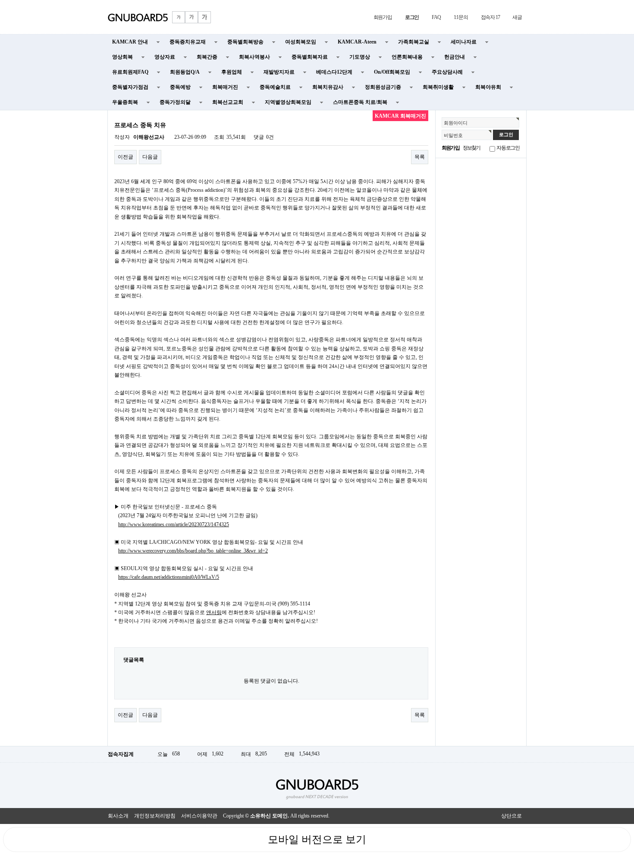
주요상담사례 (447, 72)
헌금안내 (454, 57)
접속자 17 (490, 17)
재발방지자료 (279, 72)
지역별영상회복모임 (288, 102)
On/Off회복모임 (392, 72)
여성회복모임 (300, 42)
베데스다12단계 (334, 72)
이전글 (125, 157)
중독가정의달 (175, 102)
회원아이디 (456, 122)
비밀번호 (453, 135)
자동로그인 (508, 148)
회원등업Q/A (185, 72)
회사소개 (118, 816)
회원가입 (382, 17)
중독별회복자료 (310, 57)
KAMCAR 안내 (130, 42)
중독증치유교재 (187, 42)
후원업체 (231, 72)
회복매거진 (225, 87)
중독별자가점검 (130, 87)
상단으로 (511, 816)
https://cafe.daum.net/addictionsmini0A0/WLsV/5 (168, 577)
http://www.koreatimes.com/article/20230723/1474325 (173, 524)
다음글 (150, 157)
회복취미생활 (438, 87)
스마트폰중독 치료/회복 (360, 102)
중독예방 (180, 87)
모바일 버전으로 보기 (317, 839)
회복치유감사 (327, 87)
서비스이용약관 (199, 816)
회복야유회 (488, 87)
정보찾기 (471, 148)
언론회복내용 (407, 57)
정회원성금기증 (383, 87)
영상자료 (164, 57)
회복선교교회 (227, 102)
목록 (419, 157)
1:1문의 (461, 17)
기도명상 (359, 57)
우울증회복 (125, 102)
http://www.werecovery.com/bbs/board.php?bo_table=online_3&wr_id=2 (193, 551)
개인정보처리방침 (155, 816)
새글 (517, 17)
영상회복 (122, 57)
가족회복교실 (413, 42)
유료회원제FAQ (130, 72)
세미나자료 (464, 42)
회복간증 (207, 57)
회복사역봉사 (254, 57)
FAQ (436, 17)
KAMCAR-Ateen (357, 42)
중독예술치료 (275, 87)
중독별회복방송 (245, 42)
